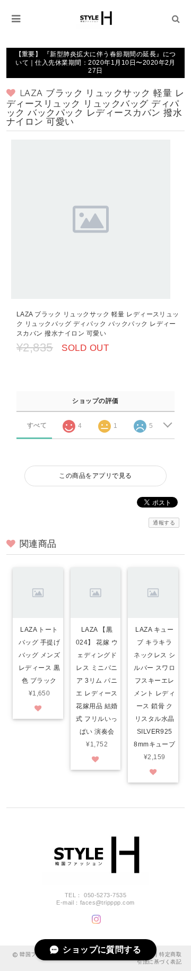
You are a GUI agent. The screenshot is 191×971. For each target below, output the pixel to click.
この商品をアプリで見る (95, 475)
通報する (164, 523)
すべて (37, 425)
